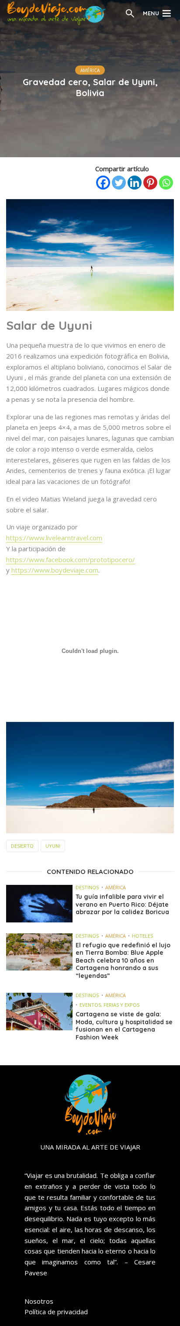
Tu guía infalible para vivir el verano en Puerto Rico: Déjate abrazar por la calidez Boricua (123, 904)
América (90, 70)
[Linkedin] (135, 183)
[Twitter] (119, 183)
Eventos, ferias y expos (109, 1004)
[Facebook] (103, 183)
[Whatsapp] (166, 183)
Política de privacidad (56, 1311)
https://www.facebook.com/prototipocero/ (70, 559)
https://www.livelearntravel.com (54, 537)
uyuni (52, 846)
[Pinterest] (150, 183)
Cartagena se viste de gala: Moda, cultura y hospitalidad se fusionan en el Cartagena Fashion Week (124, 1026)
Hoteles (142, 935)
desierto (22, 846)
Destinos (87, 887)
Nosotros (38, 1301)
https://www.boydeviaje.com (54, 570)
